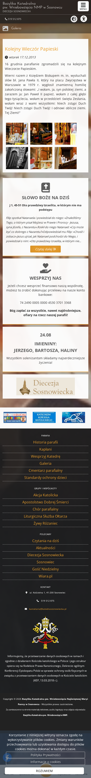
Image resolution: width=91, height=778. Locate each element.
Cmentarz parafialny (46, 470)
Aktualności (45, 547)
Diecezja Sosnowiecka (45, 554)
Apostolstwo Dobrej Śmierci (45, 502)
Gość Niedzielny (45, 569)
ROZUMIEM (44, 771)
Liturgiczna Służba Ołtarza (45, 516)
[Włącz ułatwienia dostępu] (85, 18)
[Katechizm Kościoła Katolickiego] (43, 417)
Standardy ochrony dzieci (45, 477)
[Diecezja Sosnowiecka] (45, 386)
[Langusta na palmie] (72, 417)
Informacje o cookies (45, 762)
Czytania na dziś (45, 540)
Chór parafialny (45, 509)
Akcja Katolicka (45, 495)
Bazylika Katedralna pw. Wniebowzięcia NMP (32, 7)
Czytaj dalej (44, 249)
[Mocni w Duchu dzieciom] (14, 417)
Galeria (16, 28)
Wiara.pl (45, 576)
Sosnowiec (45, 562)
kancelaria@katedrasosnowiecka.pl (47, 608)
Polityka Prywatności (46, 755)
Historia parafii (45, 442)
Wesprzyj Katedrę (45, 456)
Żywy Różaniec (46, 523)
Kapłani (45, 449)
